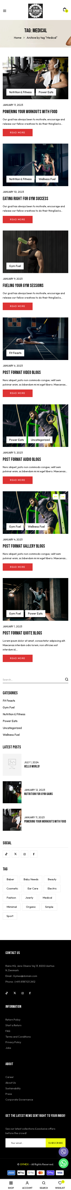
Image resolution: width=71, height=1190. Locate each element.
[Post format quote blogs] (35, 580)
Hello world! (32, 766)
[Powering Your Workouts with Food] (35, 58)
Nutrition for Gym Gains (38, 794)
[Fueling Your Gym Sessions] (35, 232)
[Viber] (63, 1152)
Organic (31, 907)
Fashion (11, 897)
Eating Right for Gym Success (25, 199)
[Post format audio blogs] (35, 406)
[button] (64, 10)
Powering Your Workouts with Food (30, 112)
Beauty (52, 879)
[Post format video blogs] (35, 319)
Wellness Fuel (47, 179)
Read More (17, 132)
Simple (49, 907)
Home (17, 37)
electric (52, 888)
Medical (47, 897)
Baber (10, 879)
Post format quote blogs (22, 633)
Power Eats (46, 92)
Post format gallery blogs (24, 546)
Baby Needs (30, 879)
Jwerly (29, 897)
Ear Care (32, 888)
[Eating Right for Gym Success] (35, 145)
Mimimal (12, 907)
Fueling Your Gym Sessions (23, 285)
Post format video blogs (22, 372)
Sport (10, 916)
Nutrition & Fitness (20, 92)
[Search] (66, 679)
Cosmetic (12, 888)
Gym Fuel (15, 266)
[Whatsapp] (63, 1163)
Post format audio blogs (22, 459)
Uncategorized (40, 440)
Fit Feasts (15, 353)
